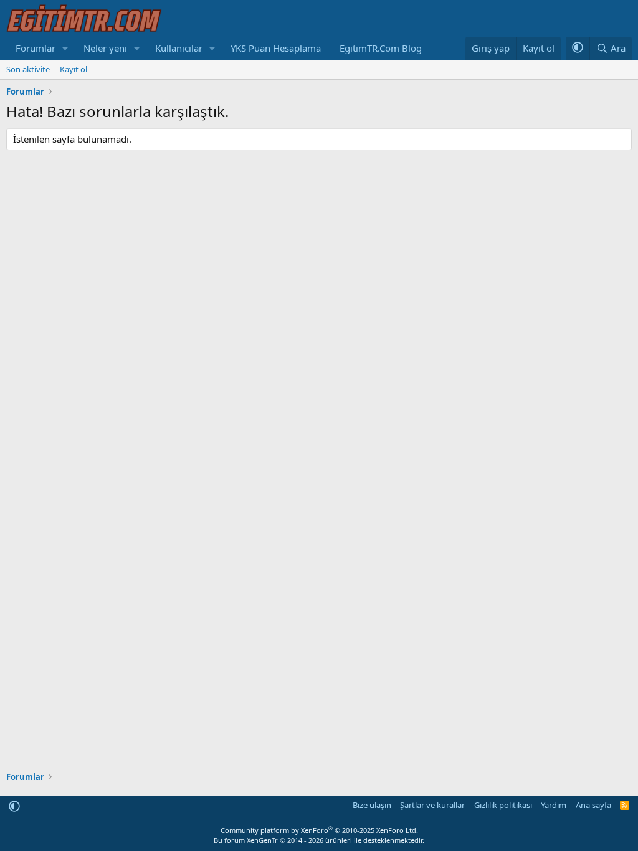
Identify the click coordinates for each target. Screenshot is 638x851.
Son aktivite (28, 69)
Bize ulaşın (372, 805)
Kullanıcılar (178, 48)
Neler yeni (105, 48)
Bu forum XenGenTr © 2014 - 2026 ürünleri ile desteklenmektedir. (319, 840)
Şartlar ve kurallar (432, 805)
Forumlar (35, 48)
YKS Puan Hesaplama (276, 48)
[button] (65, 48)
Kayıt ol (73, 69)
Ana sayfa (593, 805)
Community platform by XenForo (319, 830)
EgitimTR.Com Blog (381, 48)
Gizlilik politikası (503, 805)
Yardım (553, 805)
